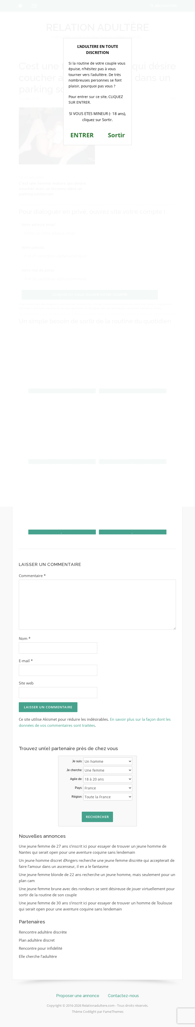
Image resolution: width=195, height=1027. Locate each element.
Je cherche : (75, 770)
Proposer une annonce (77, 995)
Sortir (116, 135)
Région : (77, 796)
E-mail (26, 660)
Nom (24, 638)
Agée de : (76, 779)
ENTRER (82, 135)
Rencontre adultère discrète (43, 932)
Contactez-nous (123, 995)
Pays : (79, 788)
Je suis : (77, 761)
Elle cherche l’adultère (38, 956)
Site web (26, 683)
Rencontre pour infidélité (40, 948)
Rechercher (97, 816)
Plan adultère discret (37, 940)
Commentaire (32, 575)
